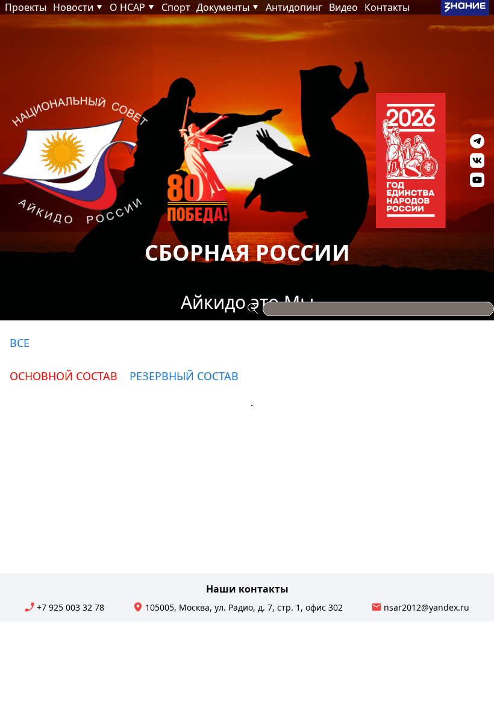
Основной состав (63, 376)
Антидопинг (294, 7)
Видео (343, 7)
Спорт (175, 7)
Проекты (25, 7)
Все (20, 342)
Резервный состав (184, 376)
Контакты (387, 7)
